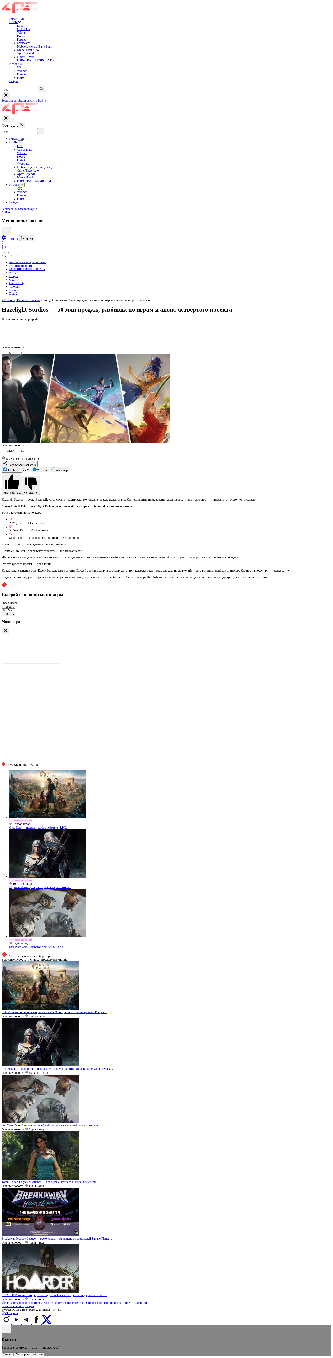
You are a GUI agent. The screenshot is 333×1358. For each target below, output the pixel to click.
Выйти (29, 238)
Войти (42, 100)
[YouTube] (17, 1323)
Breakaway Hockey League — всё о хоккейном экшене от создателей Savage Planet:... (57, 1238)
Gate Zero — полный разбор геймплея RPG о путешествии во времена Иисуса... (54, 1012)
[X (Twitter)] (47, 1323)
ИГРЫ (13, 22)
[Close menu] (21, 125)
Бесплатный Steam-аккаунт (20, 100)
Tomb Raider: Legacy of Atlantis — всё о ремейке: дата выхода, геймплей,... (50, 1182)
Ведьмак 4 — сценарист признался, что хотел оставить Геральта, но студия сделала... (57, 1068)
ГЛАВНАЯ (16, 18)
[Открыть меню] (12, 120)
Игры (13, 272)
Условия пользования (91, 1302)
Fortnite (21, 39)
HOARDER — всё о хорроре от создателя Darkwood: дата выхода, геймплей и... (54, 1295)
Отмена (7, 1354)
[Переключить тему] (6, 95)
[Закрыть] (5, 631)
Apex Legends (26, 53)
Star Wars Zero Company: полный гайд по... (37, 946)
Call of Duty (24, 29)
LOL (20, 25)
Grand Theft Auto (28, 50)
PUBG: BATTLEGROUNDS (35, 60)
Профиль (12, 238)
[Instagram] (7, 1323)
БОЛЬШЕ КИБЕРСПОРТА (27, 269)
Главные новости (20, 265)
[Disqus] (166, 713)
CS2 (19, 67)
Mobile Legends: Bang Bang (34, 46)
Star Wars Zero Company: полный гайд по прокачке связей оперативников (50, 1125)
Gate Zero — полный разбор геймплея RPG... (38, 827)
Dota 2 (21, 36)
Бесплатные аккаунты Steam (27, 262)
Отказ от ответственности (59, 1302)
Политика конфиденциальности (126, 1302)
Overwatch (23, 43)
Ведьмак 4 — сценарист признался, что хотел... (40, 887)
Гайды (13, 81)
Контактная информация (18, 1306)
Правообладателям (30, 1302)
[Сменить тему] (6, 118)
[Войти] (4, 248)
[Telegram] (27, 1323)
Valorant (22, 32)
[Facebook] (37, 1323)
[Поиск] (40, 131)
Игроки (14, 63)
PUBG (21, 77)
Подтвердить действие (29, 1354)
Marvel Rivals (25, 57)
